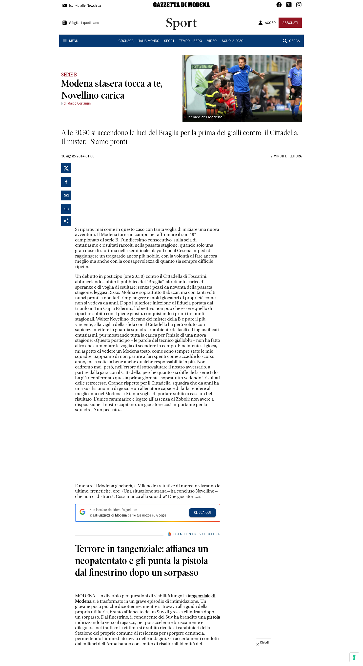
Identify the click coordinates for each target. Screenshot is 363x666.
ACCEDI (271, 23)
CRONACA (126, 41)
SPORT (169, 41)
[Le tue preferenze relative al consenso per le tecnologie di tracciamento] (354, 657)
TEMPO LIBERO (190, 41)
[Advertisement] (112, 194)
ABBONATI (290, 23)
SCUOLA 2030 (232, 41)
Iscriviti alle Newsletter (85, 6)
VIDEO (212, 41)
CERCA (294, 41)
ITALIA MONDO (148, 41)
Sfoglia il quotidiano (84, 23)
